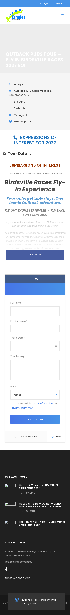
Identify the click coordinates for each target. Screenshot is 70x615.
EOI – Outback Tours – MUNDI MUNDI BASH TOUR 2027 (42, 523)
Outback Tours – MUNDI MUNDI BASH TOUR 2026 (38, 487)
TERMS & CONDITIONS (17, 578)
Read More (35, 254)
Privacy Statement (22, 408)
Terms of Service (42, 403)
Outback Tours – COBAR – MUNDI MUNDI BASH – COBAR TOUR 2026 (40, 505)
